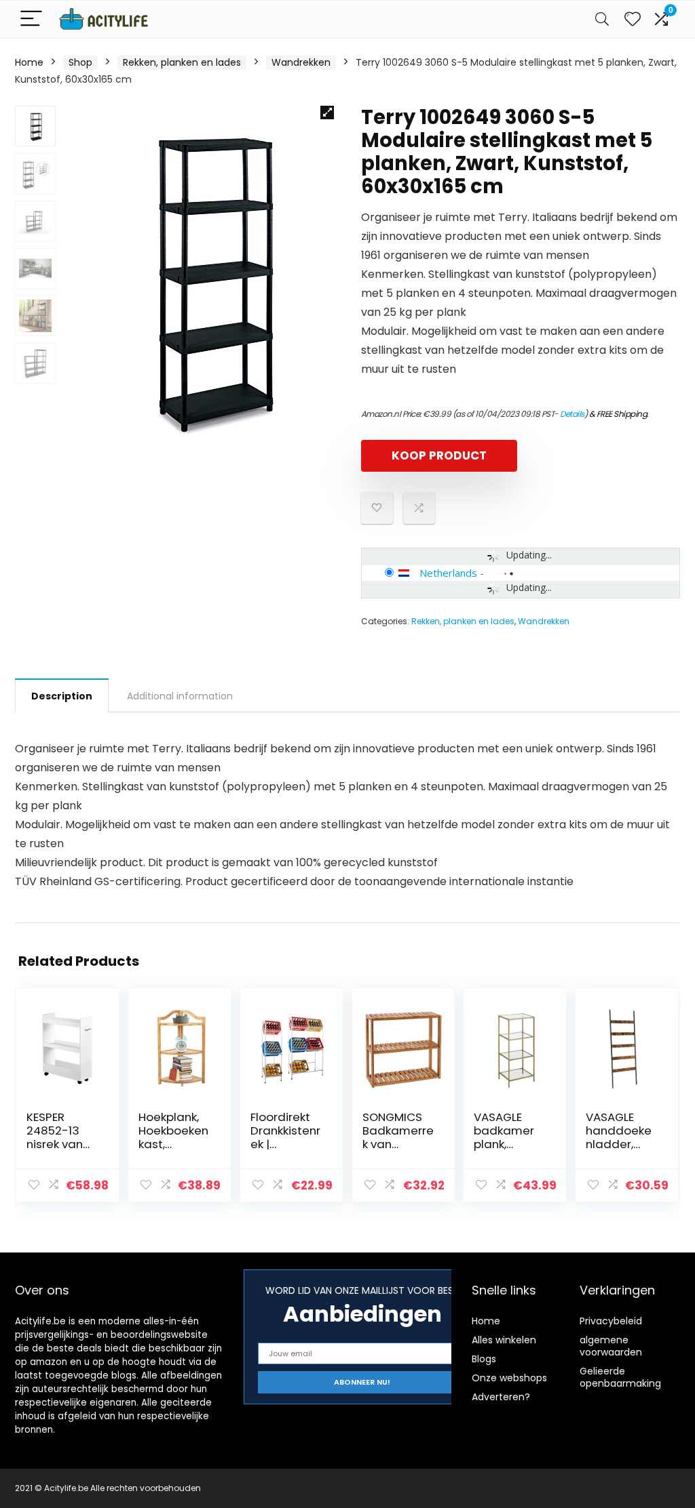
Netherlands (448, 572)
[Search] (602, 19)
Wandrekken (301, 62)
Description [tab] (61, 696)
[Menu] (31, 19)
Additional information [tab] (180, 696)
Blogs (484, 1359)
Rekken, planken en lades (182, 62)
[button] (327, 112)
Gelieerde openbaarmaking (620, 1377)
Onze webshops (509, 1378)
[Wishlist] (632, 19)
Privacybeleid (611, 1321)
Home (29, 62)
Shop (80, 62)
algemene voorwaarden (611, 1346)
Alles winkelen (504, 1340)
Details (572, 414)
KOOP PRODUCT (439, 455)
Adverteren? (501, 1397)
